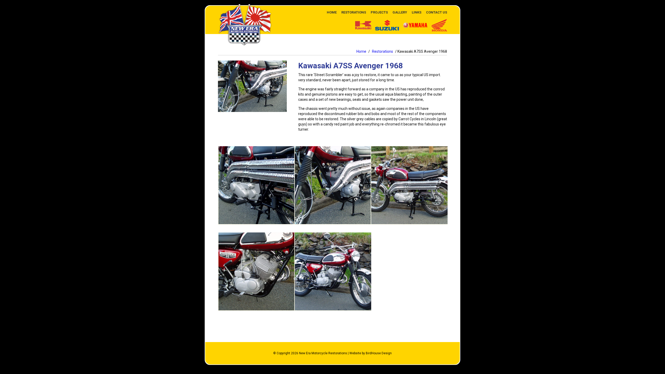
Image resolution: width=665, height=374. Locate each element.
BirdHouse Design (379, 353)
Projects (379, 12)
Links (416, 12)
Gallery (400, 12)
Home (332, 12)
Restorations (353, 12)
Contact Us (436, 12)
